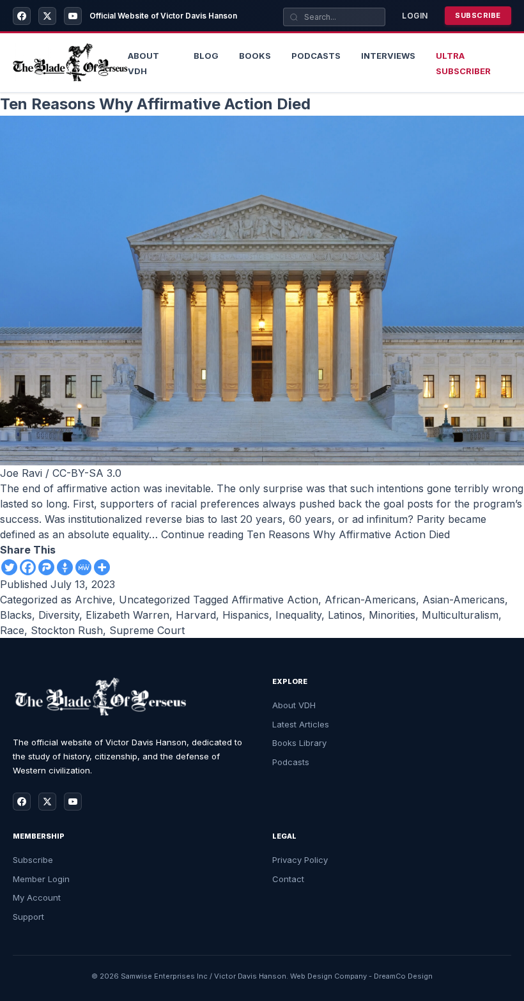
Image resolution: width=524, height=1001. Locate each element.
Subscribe (478, 15)
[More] (102, 567)
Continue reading (305, 534)
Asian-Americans (463, 599)
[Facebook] (22, 16)
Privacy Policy (300, 860)
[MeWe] (83, 567)
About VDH (294, 705)
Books (255, 55)
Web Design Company (328, 976)
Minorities (392, 615)
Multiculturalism (460, 615)
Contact (288, 879)
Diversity (58, 615)
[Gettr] (65, 567)
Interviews (388, 55)
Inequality (298, 615)
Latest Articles (300, 724)
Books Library (299, 743)
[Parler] (46, 567)
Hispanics (245, 615)
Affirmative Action (274, 599)
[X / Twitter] (47, 16)
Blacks (16, 615)
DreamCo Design (403, 976)
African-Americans (370, 599)
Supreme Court (147, 630)
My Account (37, 897)
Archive (93, 599)
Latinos (345, 615)
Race (12, 630)
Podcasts (316, 55)
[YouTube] (73, 16)
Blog (206, 55)
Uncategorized (154, 599)
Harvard (196, 615)
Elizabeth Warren (127, 615)
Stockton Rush (67, 630)
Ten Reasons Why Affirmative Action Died (155, 104)
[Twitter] (9, 567)
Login (415, 15)
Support (28, 917)
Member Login (41, 879)
